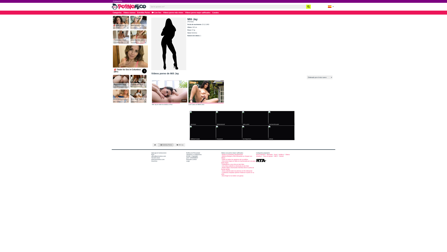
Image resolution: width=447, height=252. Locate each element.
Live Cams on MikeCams (196, 104)
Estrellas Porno (143, 13)
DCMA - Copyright (192, 156)
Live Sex (157, 13)
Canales (215, 13)
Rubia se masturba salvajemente (232, 154)
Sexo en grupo (268, 156)
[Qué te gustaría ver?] (308, 7)
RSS (152, 154)
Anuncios (154, 161)
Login (188, 161)
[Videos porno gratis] (129, 9)
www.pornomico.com (157, 159)
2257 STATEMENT (192, 158)
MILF (275, 156)
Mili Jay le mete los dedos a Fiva (162, 104)
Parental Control (191, 159)
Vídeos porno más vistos (173, 13)
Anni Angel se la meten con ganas (232, 176)
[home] (154, 145)
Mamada (269, 154)
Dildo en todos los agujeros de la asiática (235, 159)
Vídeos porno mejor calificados (197, 13)
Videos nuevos (129, 13)
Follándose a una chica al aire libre (233, 164)
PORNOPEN (117, 1)
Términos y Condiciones (194, 154)
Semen (281, 156)
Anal (275, 154)
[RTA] (261, 162)
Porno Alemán (260, 154)
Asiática (281, 154)
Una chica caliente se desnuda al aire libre (235, 166)
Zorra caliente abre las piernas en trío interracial (237, 171)
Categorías (117, 13)
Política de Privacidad (193, 153)
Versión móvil (155, 158)
